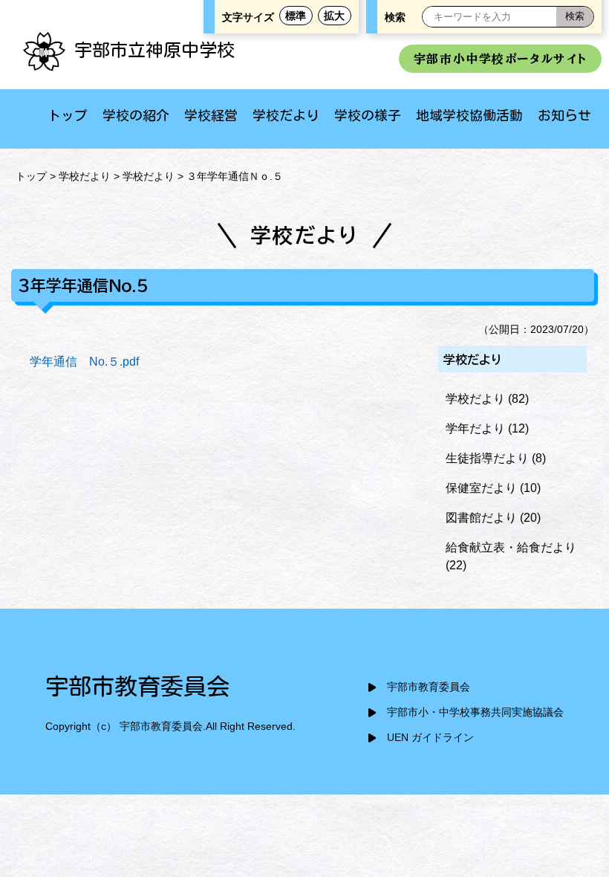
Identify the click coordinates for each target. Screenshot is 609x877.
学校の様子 (367, 115)
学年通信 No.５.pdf (84, 361)
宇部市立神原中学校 (154, 50)
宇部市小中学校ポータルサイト (500, 59)
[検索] (574, 17)
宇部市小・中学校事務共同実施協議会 (475, 712)
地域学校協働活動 (469, 115)
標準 (295, 16)
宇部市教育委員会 (428, 687)
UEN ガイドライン (430, 737)
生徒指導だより (487, 458)
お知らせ (564, 115)
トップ (68, 115)
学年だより (475, 428)
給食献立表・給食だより (511, 547)
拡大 (334, 16)
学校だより (286, 115)
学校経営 (211, 115)
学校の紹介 (135, 115)
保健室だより (481, 488)
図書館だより (481, 517)
